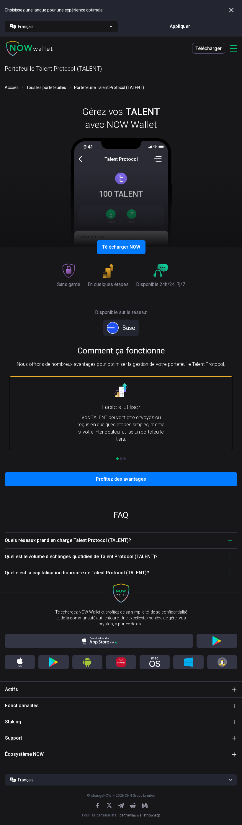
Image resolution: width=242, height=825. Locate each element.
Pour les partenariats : (121, 815)
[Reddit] (132, 805)
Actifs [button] (11, 689)
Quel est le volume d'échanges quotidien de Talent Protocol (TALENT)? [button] (81, 556)
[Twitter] (109, 805)
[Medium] (144, 805)
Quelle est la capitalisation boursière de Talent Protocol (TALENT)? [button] (77, 573)
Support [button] (13, 738)
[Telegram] (121, 805)
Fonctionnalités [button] (22, 705)
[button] (29, 48)
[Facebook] (97, 805)
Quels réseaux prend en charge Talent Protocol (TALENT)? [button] (68, 540)
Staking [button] (13, 722)
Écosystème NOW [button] (24, 754)
